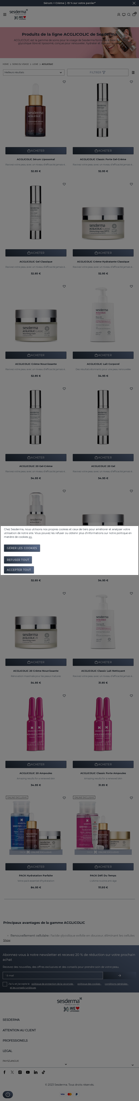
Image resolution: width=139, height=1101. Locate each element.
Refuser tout (18, 560)
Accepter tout (19, 570)
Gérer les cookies (22, 548)
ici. (30, 537)
